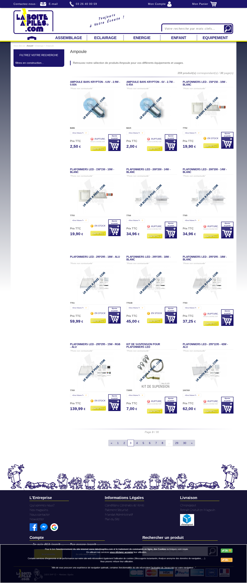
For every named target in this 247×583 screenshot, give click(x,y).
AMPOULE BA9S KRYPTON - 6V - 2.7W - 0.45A (150, 83)
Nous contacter (40, 514)
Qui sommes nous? (42, 505)
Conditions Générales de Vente (124, 505)
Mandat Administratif (119, 514)
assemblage (68, 38)
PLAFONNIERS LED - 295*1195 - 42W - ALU (205, 345)
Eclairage (105, 38)
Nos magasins (39, 510)
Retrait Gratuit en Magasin (197, 510)
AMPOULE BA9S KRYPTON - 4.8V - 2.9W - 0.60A (95, 83)
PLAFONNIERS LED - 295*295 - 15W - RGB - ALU (95, 345)
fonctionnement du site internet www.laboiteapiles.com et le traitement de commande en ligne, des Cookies (111, 549)
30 (184, 443)
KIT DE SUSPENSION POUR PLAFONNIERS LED (143, 345)
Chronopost (188, 505)
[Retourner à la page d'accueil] (33, 21)
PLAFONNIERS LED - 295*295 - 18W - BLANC (148, 258)
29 (176, 443)
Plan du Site (112, 519)
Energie (142, 38)
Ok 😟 (227, 560)
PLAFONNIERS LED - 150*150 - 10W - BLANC (205, 83)
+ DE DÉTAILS (98, 149)
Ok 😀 (227, 550)
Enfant (178, 38)
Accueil (30, 46)
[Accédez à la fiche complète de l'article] (95, 108)
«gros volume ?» (79, 133)
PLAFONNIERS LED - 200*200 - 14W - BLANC (148, 171)
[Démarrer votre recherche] (228, 29)
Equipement (215, 38)
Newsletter (37, 519)
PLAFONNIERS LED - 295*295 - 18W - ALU (95, 257)
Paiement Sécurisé (116, 510)
